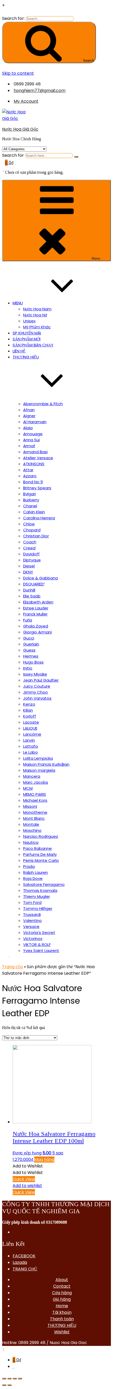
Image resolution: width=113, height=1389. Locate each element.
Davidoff (31, 554)
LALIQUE (30, 728)
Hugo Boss (33, 662)
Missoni (30, 806)
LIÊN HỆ (19, 351)
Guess (29, 650)
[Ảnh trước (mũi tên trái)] (4, 1385)
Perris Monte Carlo (41, 860)
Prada (29, 866)
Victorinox (32, 938)
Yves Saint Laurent (41, 950)
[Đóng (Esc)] (4, 1378)
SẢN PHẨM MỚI (26, 339)
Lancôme (32, 734)
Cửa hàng (62, 1293)
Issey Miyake (35, 674)
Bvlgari (29, 494)
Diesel (29, 566)
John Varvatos (37, 698)
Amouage (33, 434)
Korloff (29, 716)
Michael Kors (35, 800)
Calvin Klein (34, 512)
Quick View (24, 1179)
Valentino (32, 920)
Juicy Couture (36, 686)
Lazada (20, 1262)
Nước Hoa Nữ (35, 315)
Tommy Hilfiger (37, 908)
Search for (13, 155)
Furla (27, 620)
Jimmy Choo (35, 692)
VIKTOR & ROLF (37, 944)
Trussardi (32, 914)
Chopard (31, 530)
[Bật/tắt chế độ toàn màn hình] (15, 1378)
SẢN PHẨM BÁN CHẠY (33, 345)
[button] (28, 1166)
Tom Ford (32, 902)
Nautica (30, 842)
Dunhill (29, 590)
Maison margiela (39, 770)
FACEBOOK (24, 1256)
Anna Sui (31, 440)
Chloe (29, 524)
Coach (29, 542)
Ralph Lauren (35, 872)
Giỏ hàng (62, 1299)
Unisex (29, 321)
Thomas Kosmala (40, 890)
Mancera (31, 776)
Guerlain (31, 644)
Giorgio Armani (37, 632)
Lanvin (29, 740)
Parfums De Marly (40, 854)
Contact (61, 1286)
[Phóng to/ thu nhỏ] (20, 1378)
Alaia (28, 428)
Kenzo (29, 704)
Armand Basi (35, 452)
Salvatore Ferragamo (44, 884)
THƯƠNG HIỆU (62, 1325)
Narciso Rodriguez (40, 836)
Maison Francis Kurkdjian (46, 764)
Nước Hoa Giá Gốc (20, 129)
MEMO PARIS (34, 794)
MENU (18, 303)
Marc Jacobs (35, 782)
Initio (27, 668)
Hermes (30, 656)
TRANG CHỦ (25, 1269)
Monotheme (35, 812)
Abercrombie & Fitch (43, 403)
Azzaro (30, 476)
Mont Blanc (34, 818)
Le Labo (30, 752)
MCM (28, 788)
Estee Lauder (35, 608)
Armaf (29, 446)
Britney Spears (37, 488)
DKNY (28, 572)
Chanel (30, 506)
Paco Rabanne (37, 848)
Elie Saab (31, 596)
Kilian (28, 710)
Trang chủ (12, 967)
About (61, 1280)
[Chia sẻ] (9, 1378)
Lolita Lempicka (38, 758)
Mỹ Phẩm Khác (37, 327)
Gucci (28, 638)
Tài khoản (61, 1312)
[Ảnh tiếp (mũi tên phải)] (9, 1385)
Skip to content (18, 73)
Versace (31, 926)
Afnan (29, 409)
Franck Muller (35, 614)
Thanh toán (62, 1319)
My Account (26, 101)
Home (62, 1306)
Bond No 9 (33, 482)
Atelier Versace (38, 458)
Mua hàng (44, 1159)
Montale (31, 824)
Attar (28, 470)
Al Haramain (35, 422)
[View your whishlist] (3, 169)
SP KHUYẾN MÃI (27, 333)
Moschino (32, 830)
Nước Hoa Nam (37, 309)
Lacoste (31, 722)
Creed (29, 548)
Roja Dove (33, 878)
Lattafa (30, 746)
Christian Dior (36, 536)
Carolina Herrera (39, 518)
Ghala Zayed (35, 626)
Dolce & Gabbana (40, 578)
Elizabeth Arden (38, 602)
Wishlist (62, 1332)
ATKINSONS (33, 464)
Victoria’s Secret (39, 932)
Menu (96, 258)
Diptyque (32, 560)
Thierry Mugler (36, 896)
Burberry (31, 500)
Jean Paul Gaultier (41, 680)
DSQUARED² (34, 584)
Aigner (29, 416)
